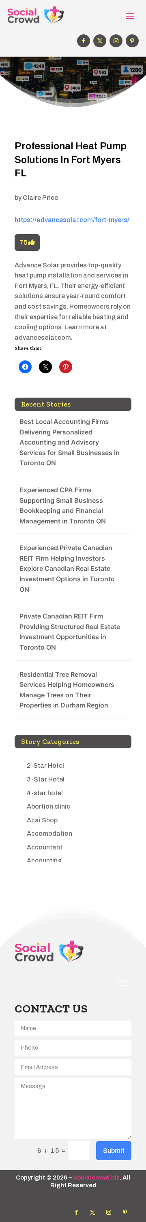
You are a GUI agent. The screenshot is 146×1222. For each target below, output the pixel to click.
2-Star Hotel (45, 765)
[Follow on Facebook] (83, 40)
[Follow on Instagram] (116, 40)
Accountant (44, 847)
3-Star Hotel (45, 779)
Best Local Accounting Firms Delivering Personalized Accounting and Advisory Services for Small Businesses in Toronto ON (69, 442)
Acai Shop (42, 820)
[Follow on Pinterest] (132, 40)
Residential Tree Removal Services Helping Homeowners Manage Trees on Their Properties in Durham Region (66, 689)
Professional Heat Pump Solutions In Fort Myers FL (71, 159)
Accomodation (49, 833)
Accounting (44, 860)
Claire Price (40, 197)
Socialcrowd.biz (96, 1177)
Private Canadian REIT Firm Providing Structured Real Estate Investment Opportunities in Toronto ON (69, 631)
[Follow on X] (99, 40)
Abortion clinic (48, 806)
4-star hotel (45, 793)
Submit (114, 1150)
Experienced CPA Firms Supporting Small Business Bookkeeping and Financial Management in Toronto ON (62, 505)
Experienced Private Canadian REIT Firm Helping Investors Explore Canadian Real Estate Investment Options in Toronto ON (67, 568)
